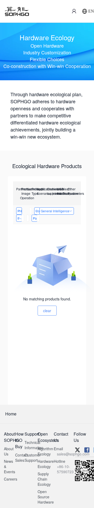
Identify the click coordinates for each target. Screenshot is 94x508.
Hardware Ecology (46, 464)
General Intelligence (55, 211)
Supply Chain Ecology (44, 479)
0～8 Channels (19, 218)
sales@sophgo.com (73, 453)
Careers (10, 479)
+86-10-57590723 (65, 469)
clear (47, 310)
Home (10, 414)
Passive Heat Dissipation (35, 218)
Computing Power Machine (38, 211)
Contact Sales (21, 457)
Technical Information (34, 445)
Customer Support (33, 457)
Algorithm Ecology (45, 451)
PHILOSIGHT (19, 211)
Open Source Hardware (46, 497)
